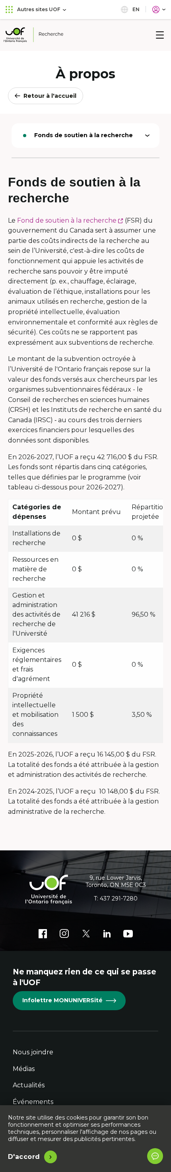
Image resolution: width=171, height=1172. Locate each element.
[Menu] (160, 35)
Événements (33, 1102)
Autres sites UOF (38, 9)
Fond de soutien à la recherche (70, 220)
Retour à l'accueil (49, 95)
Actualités (29, 1085)
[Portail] (158, 9)
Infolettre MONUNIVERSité (62, 1000)
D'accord (24, 1156)
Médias (24, 1069)
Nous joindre (33, 1052)
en (135, 9)
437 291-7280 (119, 898)
